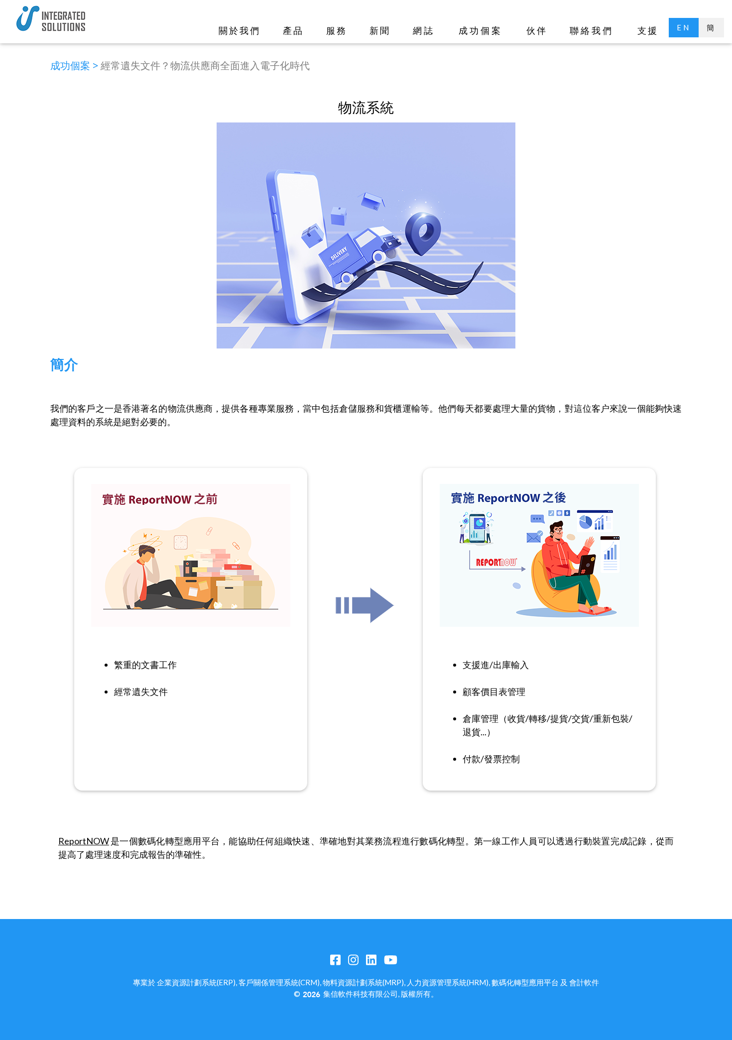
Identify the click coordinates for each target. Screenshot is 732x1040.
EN (684, 27)
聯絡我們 (591, 30)
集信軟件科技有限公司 (360, 993)
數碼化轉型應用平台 (525, 982)
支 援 (647, 30)
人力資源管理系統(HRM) (447, 982)
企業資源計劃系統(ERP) (196, 982)
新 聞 (379, 30)
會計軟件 (584, 982)
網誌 (424, 30)
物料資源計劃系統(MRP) (363, 982)
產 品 (292, 30)
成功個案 (480, 30)
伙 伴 (536, 30)
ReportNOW (83, 840)
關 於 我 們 (239, 30)
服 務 (336, 30)
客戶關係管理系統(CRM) (279, 982)
